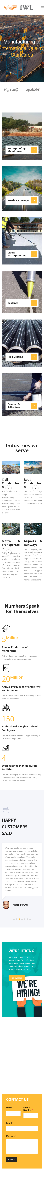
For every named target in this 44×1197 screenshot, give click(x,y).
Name (10, 1108)
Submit (11, 1159)
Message (11, 1136)
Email (9, 1123)
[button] (9, 488)
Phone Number (28, 1109)
